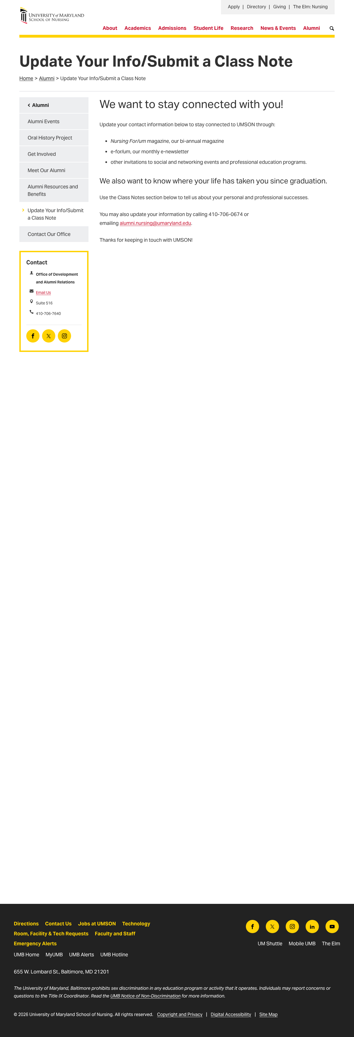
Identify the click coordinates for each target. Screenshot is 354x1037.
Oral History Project (50, 138)
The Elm (331, 943)
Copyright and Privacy (179, 1014)
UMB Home (26, 954)
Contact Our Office (49, 234)
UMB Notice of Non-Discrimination (145, 996)
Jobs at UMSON (97, 923)
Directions (26, 923)
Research (242, 28)
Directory (256, 7)
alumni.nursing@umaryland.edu (155, 223)
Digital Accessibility (231, 1014)
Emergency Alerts (35, 943)
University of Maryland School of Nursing (53, 10)
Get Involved (42, 154)
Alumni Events (43, 121)
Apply (234, 7)
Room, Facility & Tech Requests (51, 933)
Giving (279, 7)
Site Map (268, 1014)
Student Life (208, 28)
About (110, 28)
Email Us (43, 292)
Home (26, 78)
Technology (136, 923)
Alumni (311, 28)
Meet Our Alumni (46, 170)
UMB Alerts (81, 954)
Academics (137, 28)
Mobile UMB (302, 943)
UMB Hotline (114, 954)
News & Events (278, 28)
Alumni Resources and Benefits (53, 190)
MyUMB (54, 954)
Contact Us (58, 923)
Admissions (172, 28)
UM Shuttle (270, 943)
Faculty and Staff (115, 933)
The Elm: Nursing (310, 7)
